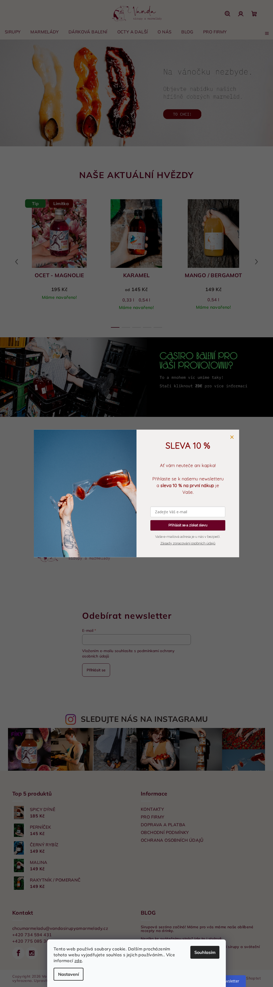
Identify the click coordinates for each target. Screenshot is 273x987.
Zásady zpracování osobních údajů (186, 543)
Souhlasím (203, 952)
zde (76, 960)
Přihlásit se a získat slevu (185, 525)
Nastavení (66, 974)
